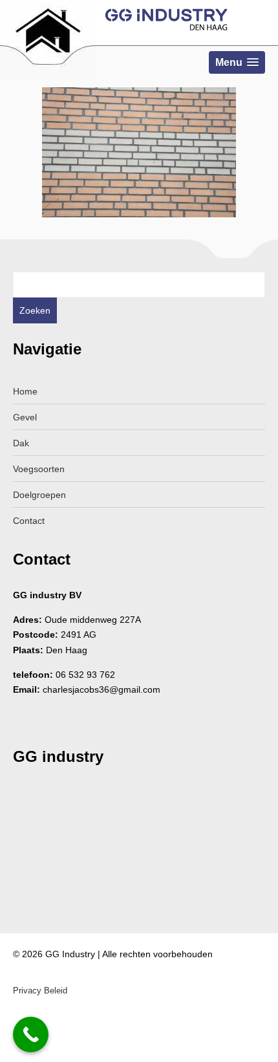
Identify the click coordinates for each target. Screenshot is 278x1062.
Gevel (25, 417)
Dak (21, 443)
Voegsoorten (39, 469)
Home (25, 391)
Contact (29, 520)
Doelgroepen (39, 495)
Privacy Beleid (40, 990)
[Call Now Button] (30, 1034)
